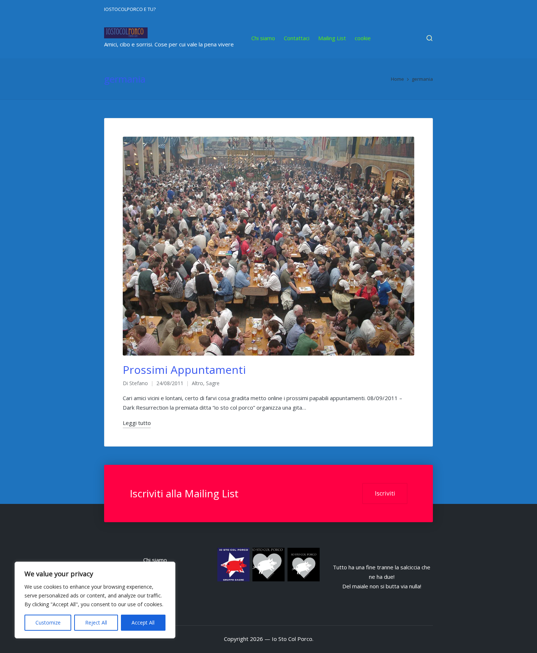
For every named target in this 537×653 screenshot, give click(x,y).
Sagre (213, 383)
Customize (48, 622)
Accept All (143, 622)
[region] (95, 600)
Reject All (96, 622)
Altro (197, 383)
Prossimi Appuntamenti (184, 369)
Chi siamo (155, 559)
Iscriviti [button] (385, 493)
